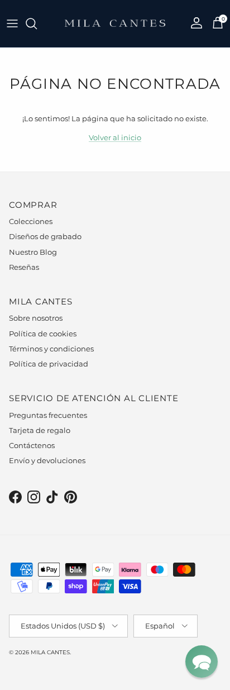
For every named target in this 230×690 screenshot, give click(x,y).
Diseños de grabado (45, 236)
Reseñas (24, 267)
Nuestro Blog (33, 252)
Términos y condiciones (51, 348)
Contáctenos (32, 445)
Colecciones (30, 221)
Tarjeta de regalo (39, 430)
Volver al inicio (115, 137)
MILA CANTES (50, 652)
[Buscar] (37, 23)
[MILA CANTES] (115, 23)
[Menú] (12, 23)
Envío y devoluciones (47, 460)
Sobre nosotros (36, 317)
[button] (201, 661)
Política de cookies (42, 333)
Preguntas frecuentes (48, 415)
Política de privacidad (48, 363)
